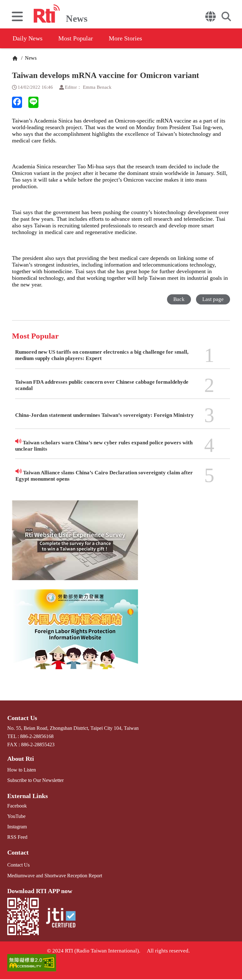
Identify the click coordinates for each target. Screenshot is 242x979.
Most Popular (75, 38)
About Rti (20, 758)
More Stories (125, 38)
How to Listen (21, 769)
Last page (213, 299)
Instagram (17, 826)
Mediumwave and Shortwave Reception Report (54, 875)
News (30, 58)
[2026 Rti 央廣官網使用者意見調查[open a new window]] (75, 544)
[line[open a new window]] (33, 102)
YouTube (16, 816)
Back (179, 299)
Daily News (28, 38)
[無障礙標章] (121, 963)
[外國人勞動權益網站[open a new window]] (75, 633)
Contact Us (22, 717)
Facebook (17, 805)
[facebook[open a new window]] (17, 102)
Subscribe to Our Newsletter (35, 780)
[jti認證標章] (61, 918)
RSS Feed (17, 837)
